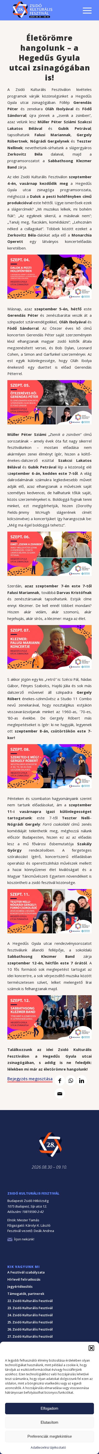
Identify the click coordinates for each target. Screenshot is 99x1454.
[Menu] (85, 10)
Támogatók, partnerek (25, 1293)
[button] (91, 1348)
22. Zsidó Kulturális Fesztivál (30, 1300)
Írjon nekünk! (24, 1239)
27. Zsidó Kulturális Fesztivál (30, 1336)
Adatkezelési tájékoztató (48, 1447)
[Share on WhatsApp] (70, 1080)
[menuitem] (85, 3)
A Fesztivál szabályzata (26, 1272)
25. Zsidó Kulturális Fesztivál (30, 1322)
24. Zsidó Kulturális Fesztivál (30, 1315)
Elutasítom (49, 1422)
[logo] (41, 10)
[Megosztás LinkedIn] (81, 1080)
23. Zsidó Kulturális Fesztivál (30, 1308)
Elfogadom (49, 1408)
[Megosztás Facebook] (60, 1080)
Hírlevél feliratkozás (23, 1279)
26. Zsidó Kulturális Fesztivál (30, 1329)
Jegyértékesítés (19, 1286)
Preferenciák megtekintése (49, 1436)
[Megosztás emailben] (60, 1093)
